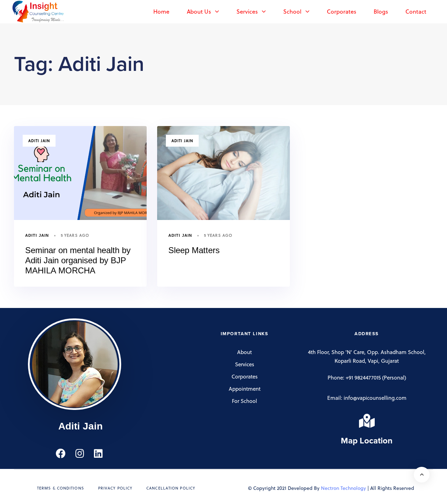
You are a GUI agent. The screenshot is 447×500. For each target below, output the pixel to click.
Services (247, 11)
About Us (199, 11)
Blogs (381, 11)
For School (244, 401)
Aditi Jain (39, 141)
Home (161, 11)
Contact (415, 11)
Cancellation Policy (170, 488)
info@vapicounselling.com (375, 398)
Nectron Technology (343, 488)
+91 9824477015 (363, 377)
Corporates (341, 11)
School (292, 11)
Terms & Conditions (60, 488)
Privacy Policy (115, 488)
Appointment (245, 388)
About (244, 352)
